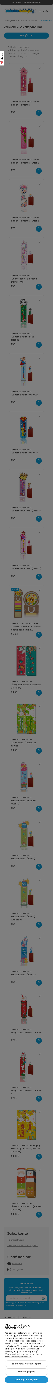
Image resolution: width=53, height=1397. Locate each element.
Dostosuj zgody (26, 1371)
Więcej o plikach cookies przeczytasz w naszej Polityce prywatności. (24, 1355)
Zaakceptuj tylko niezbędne (26, 1363)
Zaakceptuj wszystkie (26, 1379)
